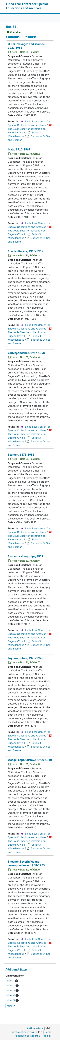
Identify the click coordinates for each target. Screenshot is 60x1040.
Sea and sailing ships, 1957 (25, 556)
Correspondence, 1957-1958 (26, 353)
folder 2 (11, 985)
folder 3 (11, 990)
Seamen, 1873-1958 (21, 455)
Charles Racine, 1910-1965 (25, 251)
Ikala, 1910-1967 (19, 149)
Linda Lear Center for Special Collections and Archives (27, 6)
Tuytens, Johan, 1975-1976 (25, 658)
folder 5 (11, 1000)
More (10, 1005)
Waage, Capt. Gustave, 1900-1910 (30, 760)
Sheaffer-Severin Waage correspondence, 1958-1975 (26, 863)
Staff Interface (34, 1028)
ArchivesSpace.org (23, 1032)
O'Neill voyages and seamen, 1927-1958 (26, 46)
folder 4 (11, 995)
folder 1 (10, 980)
